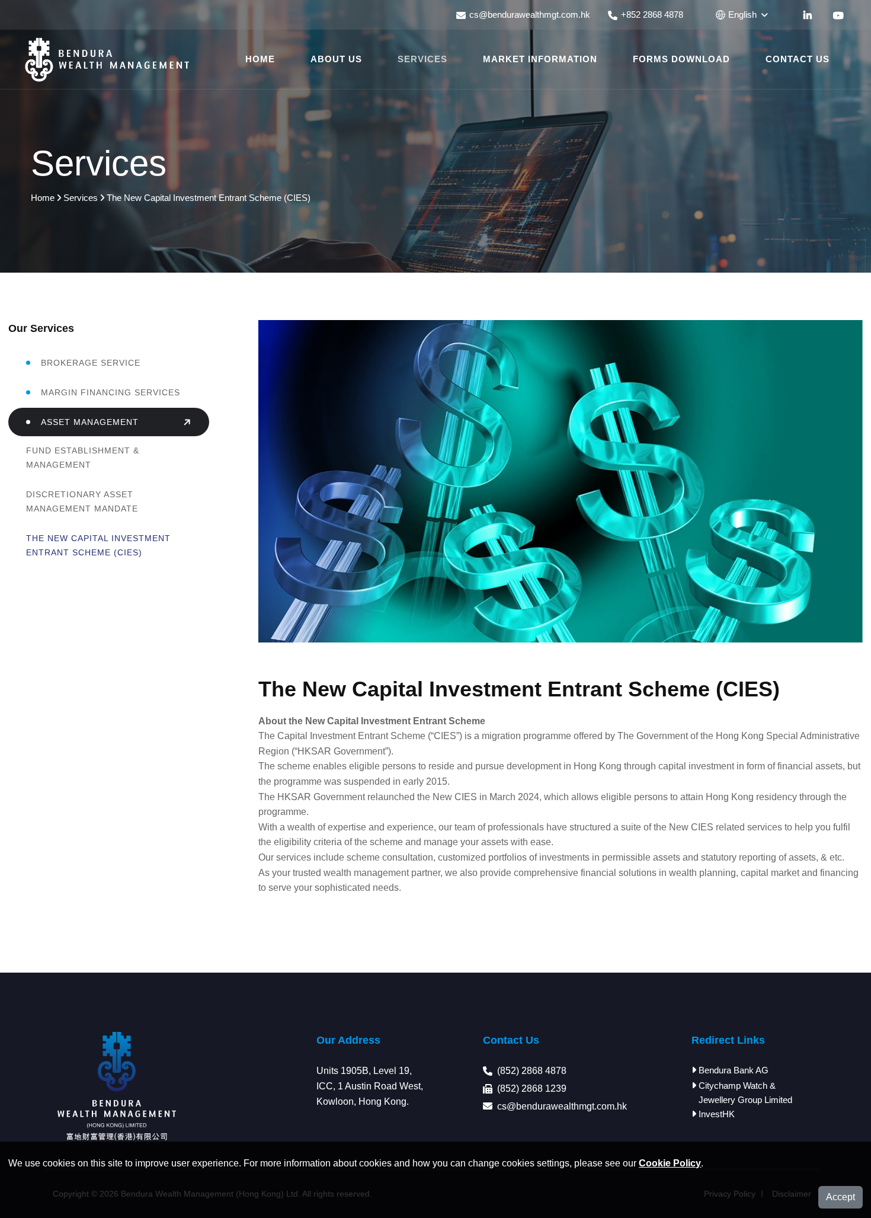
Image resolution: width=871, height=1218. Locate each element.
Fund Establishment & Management (82, 457)
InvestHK (717, 1114)
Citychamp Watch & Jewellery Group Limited (745, 1092)
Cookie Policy (670, 1163)
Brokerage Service (90, 362)
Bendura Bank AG (733, 1070)
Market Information (540, 59)
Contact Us (798, 59)
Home (260, 59)
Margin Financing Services (110, 392)
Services (422, 59)
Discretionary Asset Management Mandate (82, 501)
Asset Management (90, 422)
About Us (336, 59)
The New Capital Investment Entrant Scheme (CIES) (98, 545)
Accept (840, 1197)
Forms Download (681, 59)
